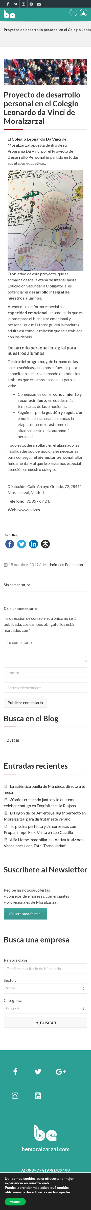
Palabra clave (15, 960)
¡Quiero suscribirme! (25, 913)
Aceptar (15, 1202)
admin (52, 564)
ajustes (65, 1192)
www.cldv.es (29, 509)
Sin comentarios (17, 584)
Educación (74, 564)
